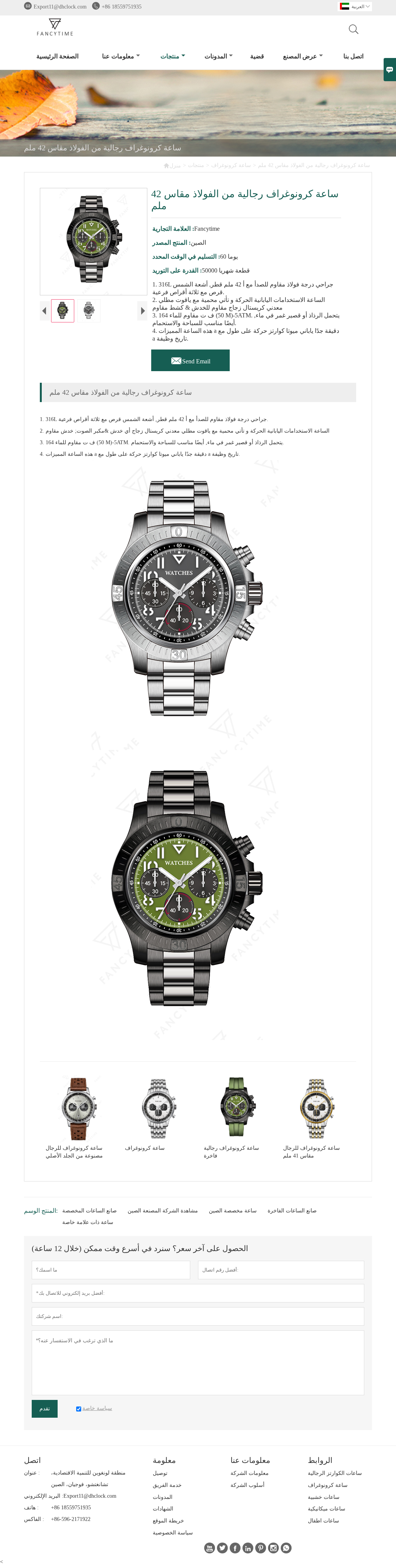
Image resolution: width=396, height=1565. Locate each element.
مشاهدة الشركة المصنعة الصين (163, 1211)
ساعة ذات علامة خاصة (87, 1222)
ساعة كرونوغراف (231, 165)
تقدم (44, 1409)
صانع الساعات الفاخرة (292, 1211)
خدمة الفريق (167, 1485)
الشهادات (163, 1509)
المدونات (216, 56)
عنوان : (32, 1473)
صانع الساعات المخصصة (89, 1211)
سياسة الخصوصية (173, 1533)
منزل (172, 165)
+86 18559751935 (122, 7)
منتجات (169, 56)
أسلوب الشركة (247, 1485)
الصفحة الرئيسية (57, 56)
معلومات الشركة (249, 1473)
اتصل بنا (353, 56)
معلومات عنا (118, 56)
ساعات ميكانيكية (326, 1509)
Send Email (190, 359)
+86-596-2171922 (70, 1519)
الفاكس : (34, 1519)
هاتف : (31, 1507)
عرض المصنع (300, 56)
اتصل (32, 1460)
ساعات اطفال (323, 1521)
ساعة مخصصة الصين (233, 1211)
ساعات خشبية (324, 1497)
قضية (257, 56)
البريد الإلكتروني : (43, 1496)
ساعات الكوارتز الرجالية (335, 1473)
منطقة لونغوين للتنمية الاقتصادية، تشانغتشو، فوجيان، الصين (88, 1478)
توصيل (160, 1473)
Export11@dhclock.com (60, 7)
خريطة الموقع (168, 1521)
